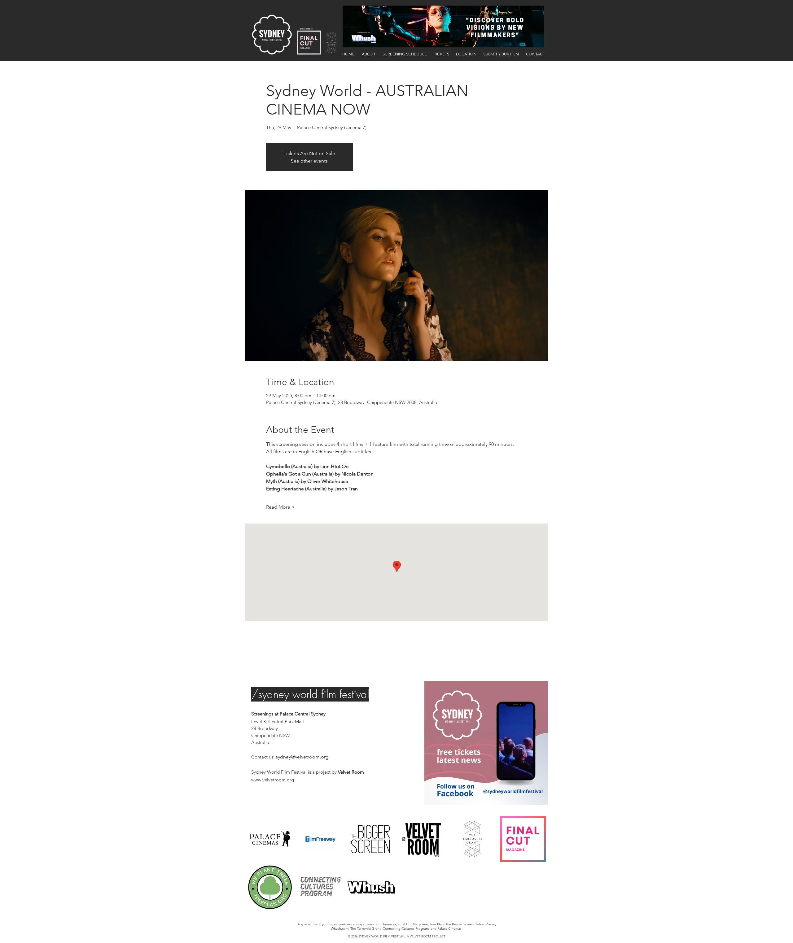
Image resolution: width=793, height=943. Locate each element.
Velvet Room (485, 924)
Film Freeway (386, 924)
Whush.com (339, 928)
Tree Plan (437, 924)
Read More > (280, 507)
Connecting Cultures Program (406, 928)
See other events (309, 161)
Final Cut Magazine (413, 924)
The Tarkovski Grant (365, 928)
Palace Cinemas (449, 928)
